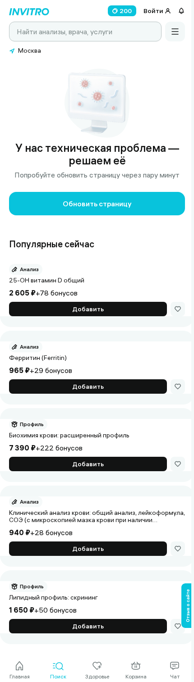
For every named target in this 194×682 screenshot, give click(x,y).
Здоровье (97, 676)
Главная (19, 676)
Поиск (58, 676)
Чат (175, 676)
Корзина (136, 676)
